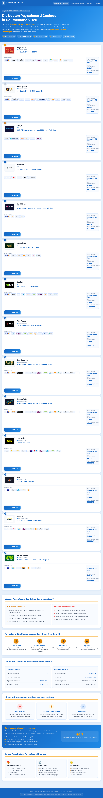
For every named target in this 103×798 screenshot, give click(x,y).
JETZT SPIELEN (12, 78)
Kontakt (97, 3)
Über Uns (89, 3)
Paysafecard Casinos (61, 3)
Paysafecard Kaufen (77, 3)
